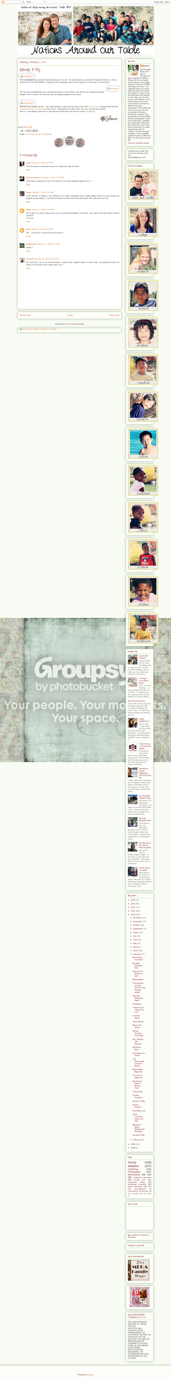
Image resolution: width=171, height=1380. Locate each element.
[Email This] (26, 130)
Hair (149, 1187)
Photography (47, 134)
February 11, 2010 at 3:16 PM (48, 244)
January (136, 1140)
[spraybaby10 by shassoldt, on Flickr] (27, 76)
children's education (142, 1177)
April (135, 947)
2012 (133, 907)
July (135, 936)
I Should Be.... (138, 1092)
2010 (133, 915)
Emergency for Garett (139, 1054)
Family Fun (139, 1180)
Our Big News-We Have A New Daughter (145, 845)
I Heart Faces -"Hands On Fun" (139, 1009)
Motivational (134, 1174)
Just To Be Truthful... (143, 657)
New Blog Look (139, 1111)
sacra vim (30, 259)
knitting (149, 1193)
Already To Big (139, 1101)
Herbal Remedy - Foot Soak (138, 1033)
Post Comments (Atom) (75, 324)
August (136, 932)
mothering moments (33, 134)
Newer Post (25, 315)
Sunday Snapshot (138, 1096)
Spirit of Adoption (33, 178)
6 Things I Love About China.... (143, 680)
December (137, 918)
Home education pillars (135, 1193)
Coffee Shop (93, 107)
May (135, 943)
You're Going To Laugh (144, 869)
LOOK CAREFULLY (144, 720)
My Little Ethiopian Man (145, 819)
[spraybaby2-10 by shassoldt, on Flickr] (28, 103)
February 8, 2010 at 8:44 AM (42, 229)
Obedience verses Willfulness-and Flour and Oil (145, 773)
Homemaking (133, 1191)
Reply (28, 170)
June (135, 940)
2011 (133, 911)
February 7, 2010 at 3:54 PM (43, 210)
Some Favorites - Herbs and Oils (138, 1117)
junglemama (31, 244)
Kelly (28, 229)
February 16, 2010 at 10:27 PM (47, 259)
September (138, 929)
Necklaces (137, 1004)
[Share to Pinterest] (36, 130)
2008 (133, 1148)
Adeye (28, 210)
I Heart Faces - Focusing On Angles (145, 746)
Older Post (114, 315)
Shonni (146, 66)
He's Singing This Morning (138, 1041)
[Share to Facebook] (34, 130)
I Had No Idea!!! (136, 1017)
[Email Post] (22, 131)
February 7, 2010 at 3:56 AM (43, 192)
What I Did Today (137, 1026)
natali (28, 163)
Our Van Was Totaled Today (145, 797)
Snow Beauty (138, 1021)
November (137, 921)
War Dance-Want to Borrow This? (138, 1084)
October (136, 925)
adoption (133, 1166)
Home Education (135, 1186)
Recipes (145, 1191)
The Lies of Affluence (137, 1076)
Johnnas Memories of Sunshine (32, 109)
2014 (133, 900)
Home (70, 315)
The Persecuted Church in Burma (138, 1062)
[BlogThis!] (29, 130)
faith (149, 1174)
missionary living (136, 1182)
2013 (133, 904)
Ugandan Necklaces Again (138, 998)
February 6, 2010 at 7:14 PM (53, 178)
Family (132, 1162)
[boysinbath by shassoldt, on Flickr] (112, 88)
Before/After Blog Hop (138, 1070)
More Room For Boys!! (138, 958)
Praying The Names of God (138, 973)
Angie (28, 192)
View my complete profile (138, 143)
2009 (133, 1144)
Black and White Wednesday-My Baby (139, 1128)
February (137, 954)
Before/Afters (138, 979)
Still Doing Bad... (137, 1048)
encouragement (140, 1189)
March (136, 950)
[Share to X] (31, 130)
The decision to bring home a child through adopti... (139, 987)
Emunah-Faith (139, 1135)
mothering (133, 1169)
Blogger (90, 1375)
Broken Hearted (137, 1106)
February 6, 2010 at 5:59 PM (42, 163)
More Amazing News (136, 701)
